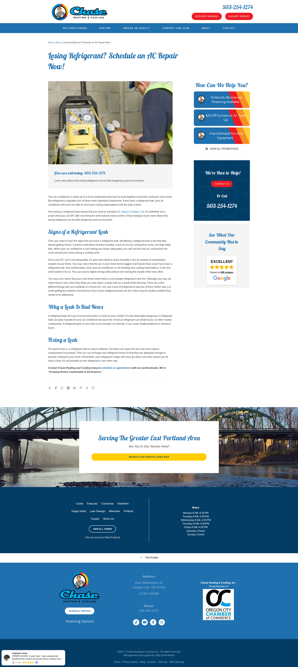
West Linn (108, 518)
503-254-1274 (237, 7)
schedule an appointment (116, 368)
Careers (151, 662)
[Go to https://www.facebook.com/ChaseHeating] (153, 622)
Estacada (92, 503)
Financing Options (80, 621)
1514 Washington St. (149, 582)
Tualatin (95, 518)
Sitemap (162, 662)
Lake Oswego (97, 511)
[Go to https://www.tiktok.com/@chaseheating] (136, 622)
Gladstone (123, 503)
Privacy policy (130, 662)
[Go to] (93, 388)
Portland (128, 511)
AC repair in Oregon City (130, 211)
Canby (79, 503)
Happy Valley (79, 511)
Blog (58, 42)
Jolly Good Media (165, 655)
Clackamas (107, 503)
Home (51, 42)
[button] (221, 148)
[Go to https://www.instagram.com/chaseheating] (162, 622)
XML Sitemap (176, 662)
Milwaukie (114, 511)
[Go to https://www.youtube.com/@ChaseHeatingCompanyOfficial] (145, 622)
